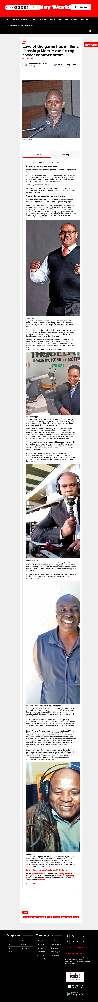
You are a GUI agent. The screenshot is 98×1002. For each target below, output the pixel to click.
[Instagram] (73, 936)
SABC (63, 917)
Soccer (69, 917)
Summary (65, 154)
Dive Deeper (37, 154)
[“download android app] (74, 997)
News (24, 42)
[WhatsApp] (61, 73)
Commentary (27, 917)
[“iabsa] (74, 982)
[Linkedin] (44, 73)
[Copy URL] (66, 73)
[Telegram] (55, 73)
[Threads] (84, 942)
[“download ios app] (74, 989)
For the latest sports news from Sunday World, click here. (47, 870)
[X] (50, 73)
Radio (50, 917)
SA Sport (56, 917)
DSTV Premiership (40, 917)
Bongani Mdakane (33, 884)
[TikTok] (84, 936)
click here (41, 879)
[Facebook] (39, 73)
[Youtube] (78, 942)
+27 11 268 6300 (78, 947)
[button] (90, 31)
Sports (76, 917)
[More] (72, 73)
